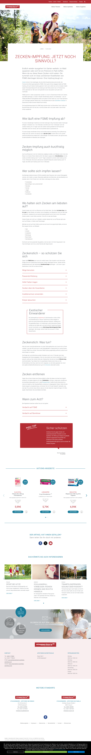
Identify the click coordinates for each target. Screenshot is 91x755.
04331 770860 (57, 1)
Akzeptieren (46, 751)
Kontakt (60, 723)
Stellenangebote (24, 723)
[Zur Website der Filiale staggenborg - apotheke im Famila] (68, 697)
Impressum (33, 723)
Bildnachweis (67, 723)
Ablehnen (15, 751)
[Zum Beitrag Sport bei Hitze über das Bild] (18, 571)
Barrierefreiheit (51, 723)
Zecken (24, 82)
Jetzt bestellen (17, 511)
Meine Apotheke (68, 6)
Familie (8, 582)
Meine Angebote (81, 6)
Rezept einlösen (73, 1)
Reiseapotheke (45, 382)
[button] (87, 494)
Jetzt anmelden (45, 630)
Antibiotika (47, 365)
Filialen (81, 1)
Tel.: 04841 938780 (69, 707)
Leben (41, 49)
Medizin (36, 582)
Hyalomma (41, 317)
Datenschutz (42, 723)
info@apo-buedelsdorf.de (22, 710)
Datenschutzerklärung (59, 750)
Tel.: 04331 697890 (22, 707)
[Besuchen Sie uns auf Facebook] (45, 717)
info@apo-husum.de (69, 710)
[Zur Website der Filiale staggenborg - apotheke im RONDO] (22, 697)
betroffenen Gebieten (60, 100)
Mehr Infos (76, 751)
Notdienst (65, 1)
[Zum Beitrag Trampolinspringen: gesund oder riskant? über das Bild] (73, 571)
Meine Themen (55, 6)
